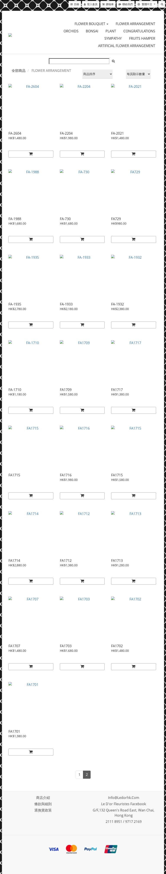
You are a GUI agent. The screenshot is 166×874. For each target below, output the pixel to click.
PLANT (110, 31)
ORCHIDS (71, 31)
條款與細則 (43, 804)
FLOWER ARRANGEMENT (135, 23)
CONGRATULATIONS (139, 31)
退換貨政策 (43, 810)
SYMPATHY (113, 38)
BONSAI (92, 31)
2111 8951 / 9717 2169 (124, 821)
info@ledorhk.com (123, 797)
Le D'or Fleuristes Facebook (123, 804)
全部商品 (19, 70)
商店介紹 (43, 797)
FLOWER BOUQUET (90, 23)
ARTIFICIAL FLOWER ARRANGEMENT (126, 45)
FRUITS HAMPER (142, 38)
